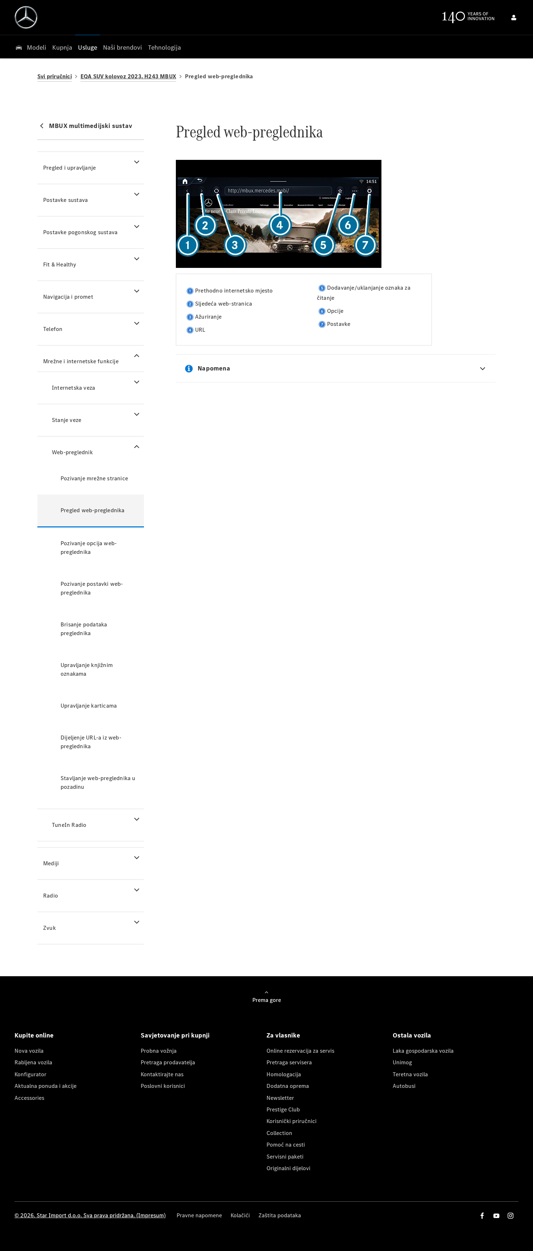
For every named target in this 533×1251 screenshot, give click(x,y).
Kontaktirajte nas (162, 1074)
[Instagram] (510, 1215)
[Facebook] (482, 1215)
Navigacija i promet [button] (68, 297)
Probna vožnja (159, 1051)
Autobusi (404, 1086)
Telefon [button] (52, 329)
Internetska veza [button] (73, 388)
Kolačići (240, 1215)
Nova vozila (29, 1051)
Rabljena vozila (33, 1062)
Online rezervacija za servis (300, 1051)
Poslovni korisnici (163, 1086)
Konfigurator (30, 1074)
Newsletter (280, 1098)
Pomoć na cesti (285, 1144)
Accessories (29, 1098)
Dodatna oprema (287, 1086)
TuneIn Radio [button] (69, 825)
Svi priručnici (54, 76)
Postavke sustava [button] (65, 200)
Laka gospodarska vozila (423, 1051)
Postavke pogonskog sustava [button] (80, 232)
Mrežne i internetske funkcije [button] (81, 361)
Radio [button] (50, 895)
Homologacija (283, 1074)
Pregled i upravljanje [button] (69, 167)
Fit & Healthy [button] (60, 264)
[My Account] (513, 17)
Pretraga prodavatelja (168, 1062)
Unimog (402, 1062)
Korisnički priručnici (291, 1121)
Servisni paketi (284, 1156)
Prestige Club (283, 1109)
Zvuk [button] (49, 928)
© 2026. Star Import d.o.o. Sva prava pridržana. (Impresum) (90, 1215)
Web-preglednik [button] (72, 452)
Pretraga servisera (289, 1062)
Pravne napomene (199, 1215)
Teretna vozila (410, 1074)
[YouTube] (496, 1215)
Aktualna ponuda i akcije (46, 1086)
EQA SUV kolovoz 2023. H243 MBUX (128, 76)
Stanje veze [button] (66, 420)
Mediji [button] (51, 863)
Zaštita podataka (280, 1215)
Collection (279, 1133)
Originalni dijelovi (288, 1168)
